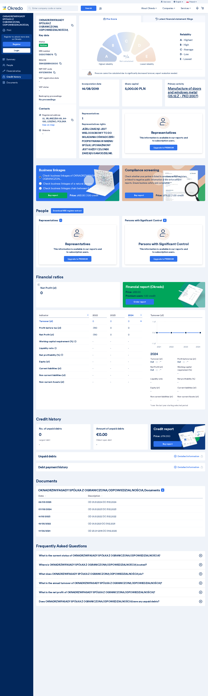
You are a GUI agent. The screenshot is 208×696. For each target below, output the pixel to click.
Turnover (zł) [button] (46, 321)
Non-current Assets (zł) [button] (51, 381)
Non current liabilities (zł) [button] (52, 375)
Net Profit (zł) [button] (46, 334)
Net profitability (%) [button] (64, 354)
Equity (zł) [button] (44, 361)
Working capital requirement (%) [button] (64, 340)
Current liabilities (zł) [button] (50, 368)
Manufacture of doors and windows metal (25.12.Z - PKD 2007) (184, 92)
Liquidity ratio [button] (50, 347)
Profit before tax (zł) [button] (50, 327)
